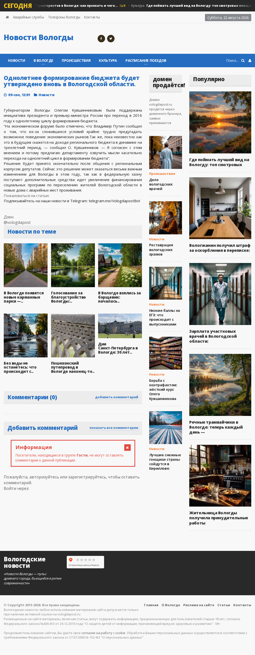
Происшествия (76, 60)
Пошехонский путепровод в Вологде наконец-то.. (73, 367)
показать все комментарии (114, 427)
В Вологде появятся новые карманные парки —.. (24, 297)
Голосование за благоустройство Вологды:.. (68, 297)
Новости (16, 60)
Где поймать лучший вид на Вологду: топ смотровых (219, 162)
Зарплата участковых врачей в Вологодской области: (213, 336)
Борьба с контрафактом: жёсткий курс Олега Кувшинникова (163, 389)
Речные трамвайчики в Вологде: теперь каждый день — (216, 427)
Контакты (92, 17)
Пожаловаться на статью (26, 195)
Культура (108, 60)
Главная (151, 605)
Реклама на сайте (198, 605)
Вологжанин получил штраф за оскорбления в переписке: (219, 248)
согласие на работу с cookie (103, 633)
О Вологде (171, 605)
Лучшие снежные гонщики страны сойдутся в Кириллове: (165, 462)
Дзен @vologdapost (17, 219)
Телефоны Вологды (64, 17)
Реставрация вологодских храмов (161, 249)
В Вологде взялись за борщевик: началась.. (119, 297)
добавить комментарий (116, 397)
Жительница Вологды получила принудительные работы (218, 517)
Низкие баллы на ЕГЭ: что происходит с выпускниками (164, 317)
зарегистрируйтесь (87, 477)
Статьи (223, 605)
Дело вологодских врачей (161, 184)
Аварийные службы (28, 17)
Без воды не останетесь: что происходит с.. (20, 367)
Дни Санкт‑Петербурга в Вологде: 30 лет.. (118, 348)
